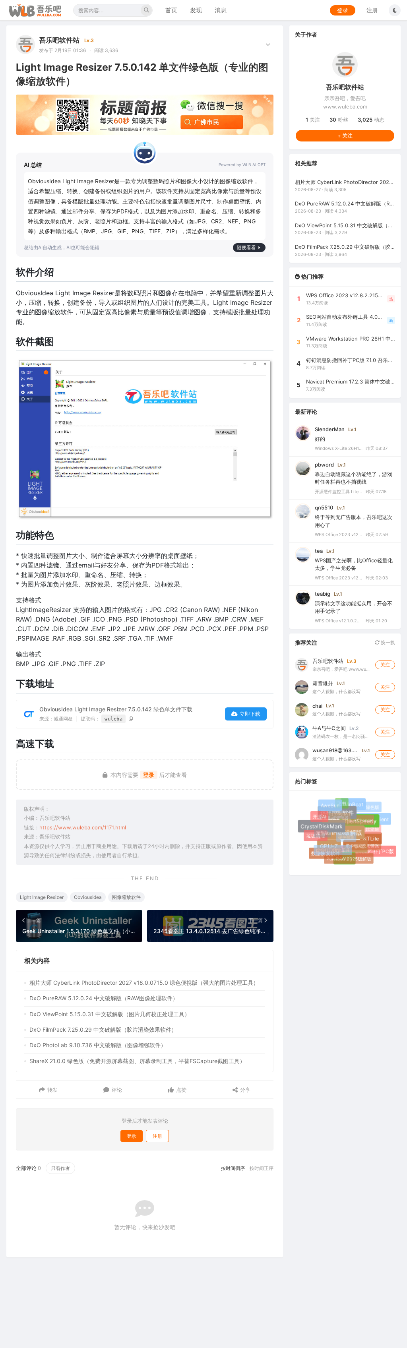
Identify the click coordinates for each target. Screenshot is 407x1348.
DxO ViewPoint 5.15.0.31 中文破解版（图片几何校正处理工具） (109, 1014)
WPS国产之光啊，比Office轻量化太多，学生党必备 (354, 564)
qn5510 (324, 507)
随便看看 (246, 247)
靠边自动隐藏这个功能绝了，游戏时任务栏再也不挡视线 (353, 478)
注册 (372, 10)
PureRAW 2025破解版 (346, 857)
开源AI (319, 816)
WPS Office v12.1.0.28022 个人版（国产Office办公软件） (338, 621)
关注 (313, 119)
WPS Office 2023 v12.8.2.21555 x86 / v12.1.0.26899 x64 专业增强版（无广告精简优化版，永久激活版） (338, 534)
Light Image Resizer (42, 897)
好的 (320, 439)
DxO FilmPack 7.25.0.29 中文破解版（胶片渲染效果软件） (103, 1029)
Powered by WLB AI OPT (242, 164)
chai (317, 706)
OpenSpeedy (363, 825)
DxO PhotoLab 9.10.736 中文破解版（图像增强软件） (97, 1045)
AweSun (331, 807)
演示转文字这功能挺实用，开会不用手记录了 (353, 607)
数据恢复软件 (325, 853)
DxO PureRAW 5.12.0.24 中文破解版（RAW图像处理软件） (103, 998)
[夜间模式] (395, 10)
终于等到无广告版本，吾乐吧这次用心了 (353, 521)
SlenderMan (330, 429)
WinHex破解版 (347, 837)
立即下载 (250, 714)
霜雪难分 (322, 683)
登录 (342, 10)
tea (319, 551)
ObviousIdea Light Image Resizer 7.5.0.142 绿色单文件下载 (115, 709)
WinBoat (355, 807)
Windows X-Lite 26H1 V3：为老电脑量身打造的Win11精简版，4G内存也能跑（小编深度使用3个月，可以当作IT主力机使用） (338, 448)
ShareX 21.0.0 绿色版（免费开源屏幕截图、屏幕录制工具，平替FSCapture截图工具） (137, 1060)
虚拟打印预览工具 (329, 847)
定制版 (319, 830)
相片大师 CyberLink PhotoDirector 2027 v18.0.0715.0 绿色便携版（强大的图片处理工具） (144, 982)
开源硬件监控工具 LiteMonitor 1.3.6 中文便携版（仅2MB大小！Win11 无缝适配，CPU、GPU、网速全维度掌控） (338, 491)
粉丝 (338, 119)
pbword (324, 464)
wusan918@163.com (335, 750)
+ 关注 (345, 135)
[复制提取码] (131, 718)
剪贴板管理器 (332, 814)
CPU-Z (359, 849)
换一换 (387, 642)
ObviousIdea (88, 897)
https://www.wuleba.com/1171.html (82, 827)
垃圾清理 (316, 836)
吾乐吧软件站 (59, 40)
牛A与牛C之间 (329, 728)
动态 (371, 119)
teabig (322, 594)
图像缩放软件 (126, 897)
